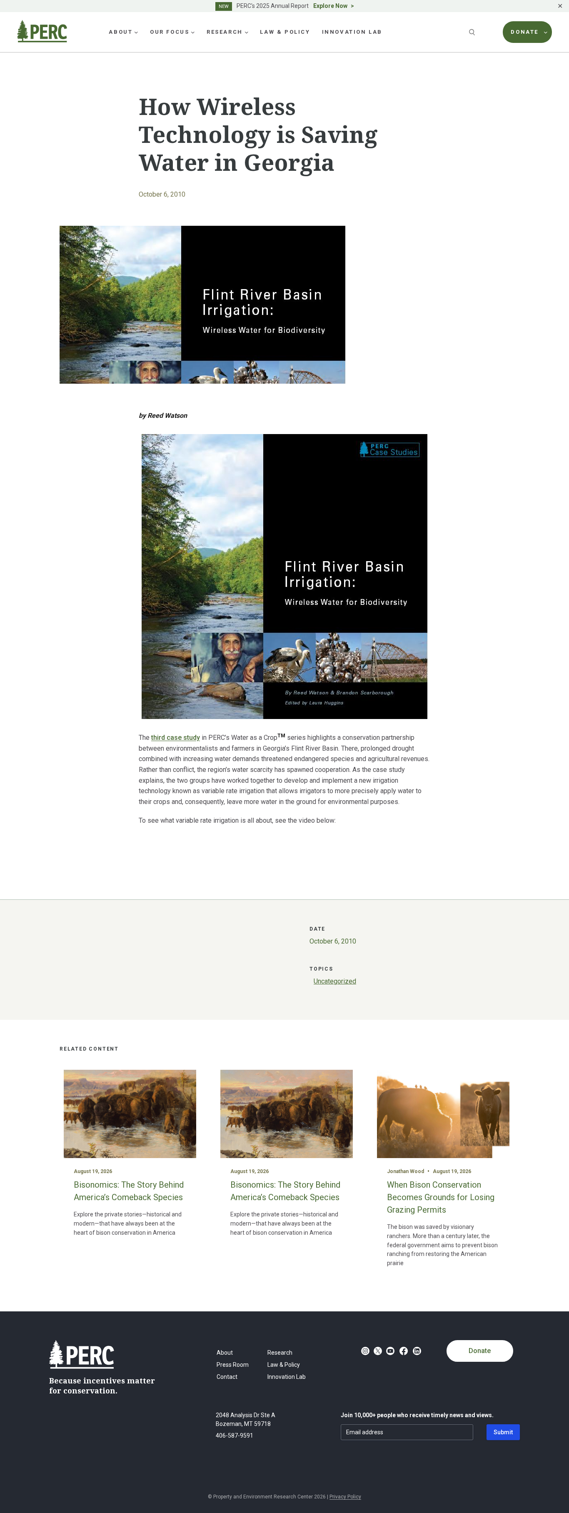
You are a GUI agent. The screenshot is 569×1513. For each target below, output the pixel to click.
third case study (175, 738)
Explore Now (330, 5)
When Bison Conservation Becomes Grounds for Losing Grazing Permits (440, 1197)
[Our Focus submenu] (193, 32)
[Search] (473, 32)
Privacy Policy (345, 1497)
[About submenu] (136, 32)
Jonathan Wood (405, 1171)
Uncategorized (335, 981)
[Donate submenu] (546, 32)
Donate (480, 1351)
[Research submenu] (247, 32)
